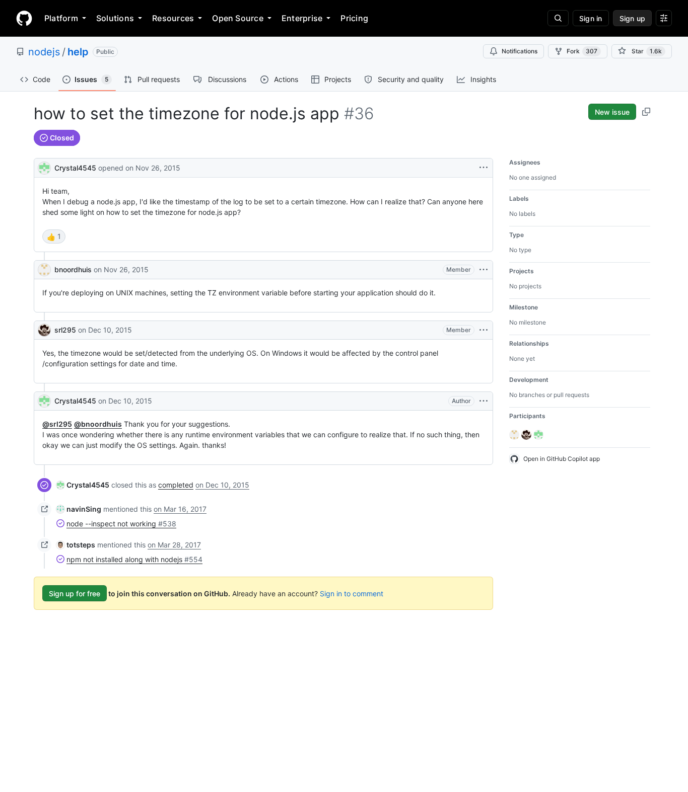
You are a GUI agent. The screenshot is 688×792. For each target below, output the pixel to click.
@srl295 (57, 424)
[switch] (53, 236)
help (78, 52)
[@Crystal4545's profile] (44, 167)
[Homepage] (24, 18)
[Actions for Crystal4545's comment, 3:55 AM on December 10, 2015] (483, 401)
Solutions (115, 18)
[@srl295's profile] (44, 330)
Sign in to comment (351, 593)
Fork (582, 51)
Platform (61, 18)
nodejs (44, 52)
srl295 (65, 330)
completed (175, 485)
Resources (173, 18)
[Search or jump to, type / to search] (558, 18)
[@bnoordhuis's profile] (44, 270)
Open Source (237, 18)
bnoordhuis (73, 269)
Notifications (519, 51)
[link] (82, 485)
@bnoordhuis (98, 424)
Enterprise (302, 18)
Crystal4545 (75, 168)
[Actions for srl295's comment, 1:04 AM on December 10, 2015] (483, 330)
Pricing (354, 18)
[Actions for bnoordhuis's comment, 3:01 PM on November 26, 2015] (483, 270)
